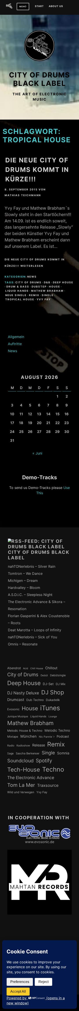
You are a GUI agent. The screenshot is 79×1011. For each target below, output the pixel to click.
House (54, 286)
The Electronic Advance (30, 777)
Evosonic (13, 709)
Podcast (63, 737)
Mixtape (12, 736)
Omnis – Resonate (23, 644)
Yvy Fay (44, 299)
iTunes (50, 708)
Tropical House (19, 299)
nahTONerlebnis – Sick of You (32, 637)
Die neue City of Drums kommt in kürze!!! (37, 169)
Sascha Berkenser (28, 753)
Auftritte (15, 344)
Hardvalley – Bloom (24, 587)
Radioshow (23, 745)
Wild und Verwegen (20, 792)
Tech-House (23, 769)
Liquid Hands (17, 290)
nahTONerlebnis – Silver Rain (31, 566)
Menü (23, 6)
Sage (10, 753)
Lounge (52, 716)
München (28, 736)
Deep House (63, 282)
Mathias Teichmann (23, 195)
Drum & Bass (17, 286)
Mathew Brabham (47, 290)
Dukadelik (53, 700)
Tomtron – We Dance (25, 573)
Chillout (51, 668)
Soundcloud (20, 760)
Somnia (63, 753)
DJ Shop (52, 692)
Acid (25, 668)
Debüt (44, 675)
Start (39, 6)
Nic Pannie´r (46, 736)
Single (48, 295)
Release (38, 745)
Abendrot (14, 668)
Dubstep (39, 286)
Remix (34, 295)
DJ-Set (48, 684)
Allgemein (16, 336)
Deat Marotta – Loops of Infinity (34, 630)
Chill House (36, 668)
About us (56, 6)
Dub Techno (35, 700)
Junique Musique (17, 716)
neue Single (16, 295)
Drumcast (15, 699)
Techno (53, 769)
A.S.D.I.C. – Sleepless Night (30, 594)
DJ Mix (61, 684)
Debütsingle (58, 675)
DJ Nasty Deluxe (23, 692)
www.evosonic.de (39, 842)
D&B (47, 282)
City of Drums (28, 282)
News (32, 276)
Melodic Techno (57, 730)
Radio (10, 745)
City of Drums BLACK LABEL (39, 79)
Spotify (44, 760)
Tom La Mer (21, 785)
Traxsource (48, 785)
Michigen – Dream (23, 580)
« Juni (37, 453)
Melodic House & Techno (24, 730)
